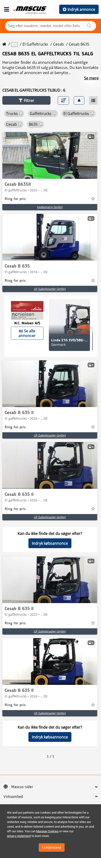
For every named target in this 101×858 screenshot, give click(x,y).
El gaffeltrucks (35, 44)
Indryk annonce (81, 9)
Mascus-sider (22, 787)
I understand (51, 847)
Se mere (91, 78)
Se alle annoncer (27, 333)
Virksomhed (13, 797)
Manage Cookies (47, 831)
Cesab (58, 44)
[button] (26, 100)
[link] (49, 155)
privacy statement (19, 836)
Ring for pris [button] (15, 199)
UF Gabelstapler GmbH (50, 289)
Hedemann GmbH (50, 207)
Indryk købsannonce (50, 543)
